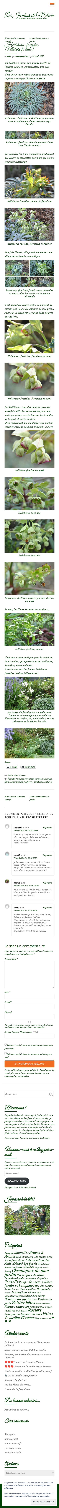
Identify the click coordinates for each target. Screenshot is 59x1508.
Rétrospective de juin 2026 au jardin (25, 1349)
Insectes (8, 1293)
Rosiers (35, 1310)
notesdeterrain (13, 1452)
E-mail (8, 1002)
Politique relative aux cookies (37, 1496)
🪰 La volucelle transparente (21, 1375)
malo (9, 56)
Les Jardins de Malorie (29, 15)
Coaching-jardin (14, 1278)
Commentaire (11, 959)
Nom (7, 992)
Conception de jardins (36, 1278)
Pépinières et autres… (17, 1409)
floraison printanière (14, 782)
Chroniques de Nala (30, 1275)
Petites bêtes (23, 1302)
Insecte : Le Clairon (15, 1380)
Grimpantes (44, 1289)
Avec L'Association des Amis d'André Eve (27, 1261)
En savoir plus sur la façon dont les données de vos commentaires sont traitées (29, 1073)
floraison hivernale (43, 779)
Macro (28, 1295)
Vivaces (22, 775)
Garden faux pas (12, 1289)
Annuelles (21, 1253)
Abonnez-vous (17, 1181)
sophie (17, 882)
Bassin (33, 1263)
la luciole (18, 827)
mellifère (48, 782)
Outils (34, 1299)
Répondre (47, 827)
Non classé (38, 1295)
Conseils (11, 1281)
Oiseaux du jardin (18, 1299)
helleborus (38, 782)
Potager (34, 1306)
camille (17, 855)
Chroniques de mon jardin (27, 1272)
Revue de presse (20, 1310)
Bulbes (29, 1267)
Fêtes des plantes (43, 1286)
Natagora (10, 1434)
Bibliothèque (43, 1264)
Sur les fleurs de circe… (18, 1384)
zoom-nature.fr (13, 1443)
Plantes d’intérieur (42, 1304)
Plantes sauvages (17, 1307)
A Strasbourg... (27, 1256)
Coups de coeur (30, 1282)
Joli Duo (32, 1292)
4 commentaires (21, 56)
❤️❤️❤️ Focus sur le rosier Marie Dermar (28, 1366)
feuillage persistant (24, 779)
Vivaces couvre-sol (43, 1318)
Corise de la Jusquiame (17, 1389)
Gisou (16, 907)
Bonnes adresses (14, 1267)
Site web (8, 1012)
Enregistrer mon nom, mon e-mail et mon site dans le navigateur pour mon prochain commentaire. (29, 1026)
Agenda (9, 1253)
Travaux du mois (31, 1314)
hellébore (28, 782)
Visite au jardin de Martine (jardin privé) (28, 1371)
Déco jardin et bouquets (28, 1284)
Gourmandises (28, 1289)
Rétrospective (12, 1314)
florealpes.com (13, 1447)
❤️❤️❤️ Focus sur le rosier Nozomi (24, 1361)
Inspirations (19, 1292)
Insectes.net (11, 1438)
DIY (43, 1282)
